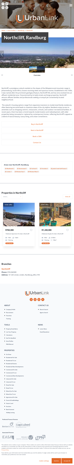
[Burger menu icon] (70, 5)
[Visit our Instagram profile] (3, 7)
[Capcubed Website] (23, 425)
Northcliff (6, 269)
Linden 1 (9, 171)
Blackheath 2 (10, 168)
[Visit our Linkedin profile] (6, 7)
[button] (2, 54)
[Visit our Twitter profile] (6, 3)
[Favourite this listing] (31, 230)
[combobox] (12, 197)
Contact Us (37, 142)
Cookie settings (44, 461)
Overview (37, 75)
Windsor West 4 (33, 171)
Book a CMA (37, 136)
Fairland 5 (34, 168)
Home (3, 30)
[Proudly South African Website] (24, 437)
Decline (56, 461)
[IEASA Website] (8, 438)
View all (67, 197)
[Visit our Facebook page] (3, 3)
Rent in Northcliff (37, 130)
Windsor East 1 (20, 171)
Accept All (67, 461)
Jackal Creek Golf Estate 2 (59, 168)
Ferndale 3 (45, 168)
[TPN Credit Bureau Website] (40, 438)
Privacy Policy (5, 450)
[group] (19, 214)
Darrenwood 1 (23, 168)
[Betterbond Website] (8, 425)
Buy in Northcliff (37, 124)
